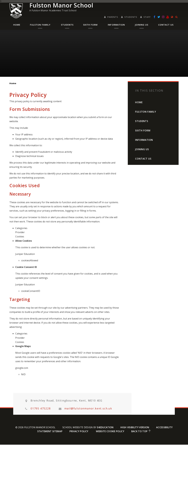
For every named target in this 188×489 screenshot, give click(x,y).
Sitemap (57, 431)
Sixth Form (142, 130)
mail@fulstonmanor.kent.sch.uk (88, 408)
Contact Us (143, 158)
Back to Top (139, 431)
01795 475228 (41, 408)
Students (141, 121)
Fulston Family (145, 111)
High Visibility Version (134, 427)
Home (12, 83)
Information (144, 140)
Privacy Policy (78, 431)
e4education (105, 427)
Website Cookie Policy (110, 431)
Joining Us (142, 149)
